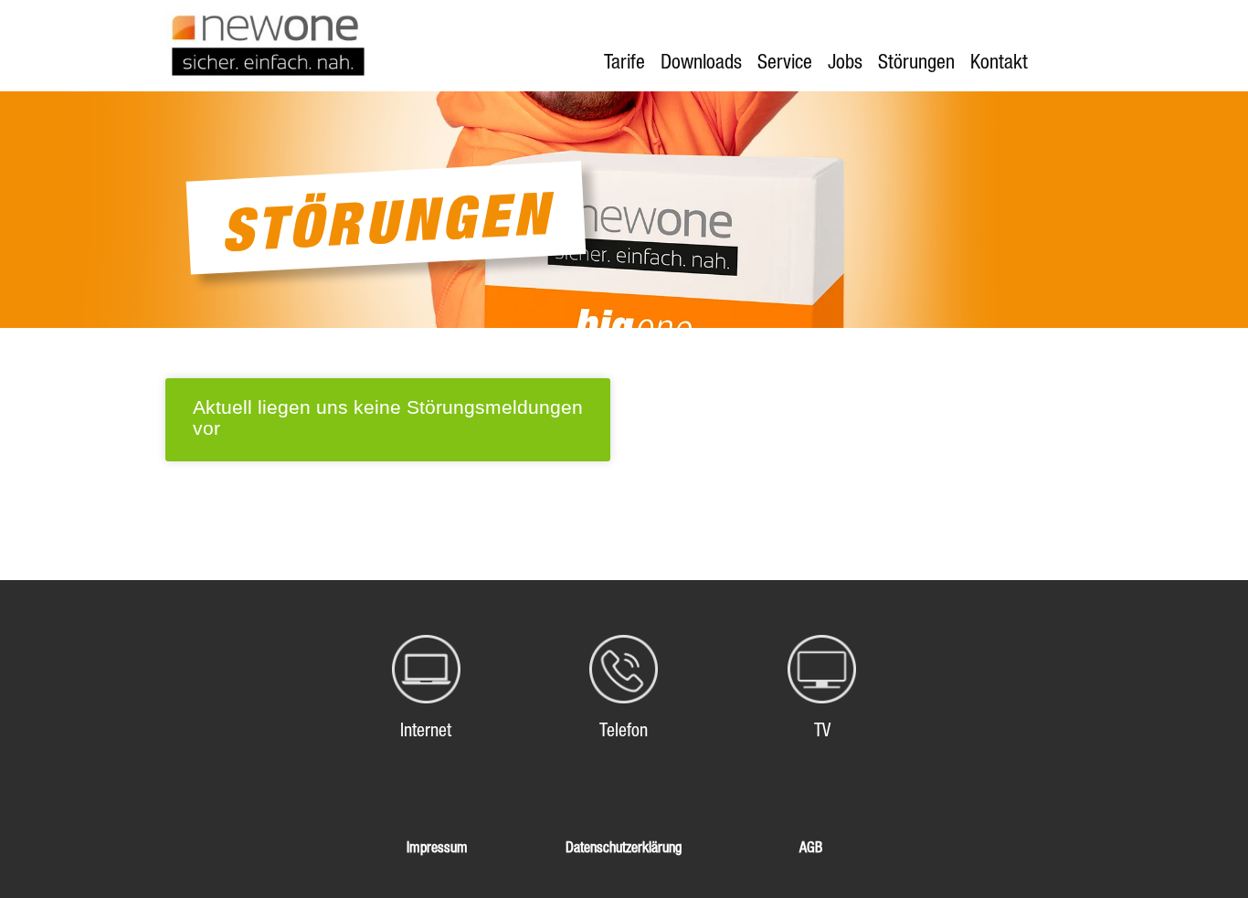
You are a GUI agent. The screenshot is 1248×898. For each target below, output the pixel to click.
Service (784, 61)
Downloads (701, 61)
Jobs (845, 61)
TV (822, 730)
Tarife (624, 61)
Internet (425, 730)
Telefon (623, 730)
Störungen (916, 61)
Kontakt (999, 61)
